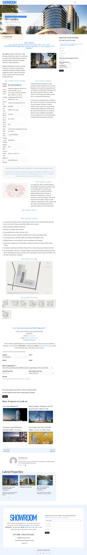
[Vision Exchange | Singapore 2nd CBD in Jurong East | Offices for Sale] (41, 417)
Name (31, 355)
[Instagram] (40, 553)
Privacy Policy (46, 550)
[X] (23, 464)
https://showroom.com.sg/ (22, 459)
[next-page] (8, 498)
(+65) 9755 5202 (70, 40)
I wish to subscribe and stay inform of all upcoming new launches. (19, 392)
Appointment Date (7, 371)
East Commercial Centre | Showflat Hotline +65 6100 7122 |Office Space (40, 428)
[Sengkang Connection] (27, 480)
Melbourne (14, 16)
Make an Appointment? (9, 365)
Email (31, 360)
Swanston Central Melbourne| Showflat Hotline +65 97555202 (12, 428)
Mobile (4, 360)
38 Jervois (52, 451)
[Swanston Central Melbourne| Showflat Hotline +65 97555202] (15, 437)
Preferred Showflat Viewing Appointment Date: (69, 58)
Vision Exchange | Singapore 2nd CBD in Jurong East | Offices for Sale (41, 407)
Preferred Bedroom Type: (64, 62)
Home (6, 22)
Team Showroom (8, 36)
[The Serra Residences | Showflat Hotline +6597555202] (45, 480)
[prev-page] (4, 498)
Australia (8, 16)
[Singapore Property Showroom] (9, 2)
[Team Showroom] (13, 461)
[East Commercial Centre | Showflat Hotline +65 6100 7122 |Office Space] (41, 438)
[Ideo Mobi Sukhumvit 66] (15, 415)
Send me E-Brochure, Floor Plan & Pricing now (14, 351)
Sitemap (39, 550)
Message (4, 376)
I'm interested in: (63, 65)
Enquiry (5, 355)
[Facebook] (18, 464)
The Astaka (7, 451)
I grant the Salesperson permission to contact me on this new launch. (19, 390)
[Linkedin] (20, 464)
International (22, 16)
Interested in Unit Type (35, 371)
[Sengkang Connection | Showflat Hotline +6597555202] (10, 480)
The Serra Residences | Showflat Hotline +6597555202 (43, 488)
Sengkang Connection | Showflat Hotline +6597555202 (8, 488)
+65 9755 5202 (32, 335)
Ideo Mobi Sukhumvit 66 (10, 406)
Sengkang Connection (26, 487)
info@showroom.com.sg (31, 338)
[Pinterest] (46, 553)
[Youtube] (25, 464)
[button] (74, 2)
